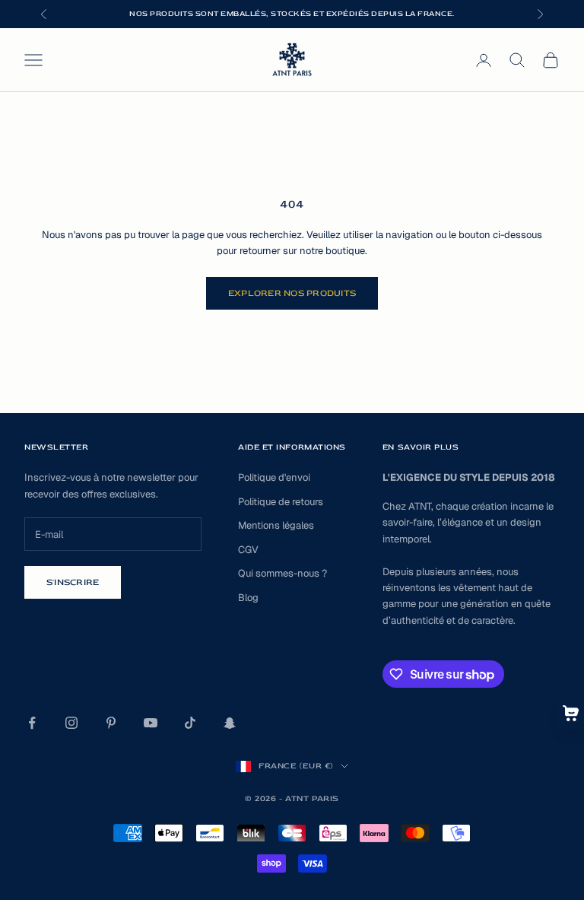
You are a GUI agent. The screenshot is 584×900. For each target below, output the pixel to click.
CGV (248, 549)
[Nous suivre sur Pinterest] (111, 722)
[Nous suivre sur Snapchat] (229, 722)
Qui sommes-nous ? (282, 573)
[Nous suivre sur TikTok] (190, 722)
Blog (248, 597)
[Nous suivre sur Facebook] (32, 722)
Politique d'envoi (274, 477)
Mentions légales (276, 525)
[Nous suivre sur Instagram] (71, 722)
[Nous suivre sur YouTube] (150, 722)
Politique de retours (280, 501)
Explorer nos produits (292, 293)
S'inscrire (72, 582)
